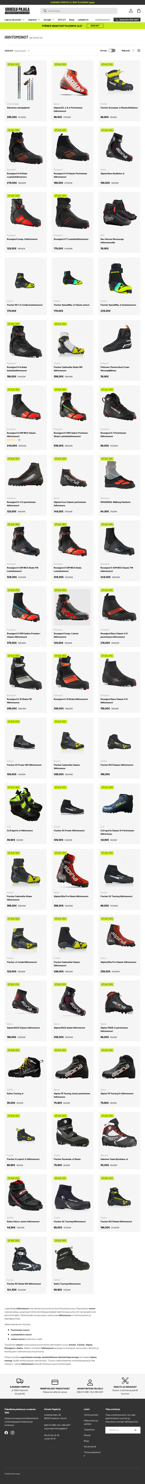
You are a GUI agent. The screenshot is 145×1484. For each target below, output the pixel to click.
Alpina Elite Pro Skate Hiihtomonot (71, 896)
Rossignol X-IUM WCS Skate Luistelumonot (67, 569)
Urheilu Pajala (15, 1474)
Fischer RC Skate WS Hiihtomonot (24, 1283)
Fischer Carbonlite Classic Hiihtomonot (67, 964)
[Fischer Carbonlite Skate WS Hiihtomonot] (72, 341)
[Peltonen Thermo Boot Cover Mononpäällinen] (119, 341)
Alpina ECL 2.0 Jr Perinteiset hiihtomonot (68, 109)
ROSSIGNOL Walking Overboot (115, 502)
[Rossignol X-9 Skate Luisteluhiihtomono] (25, 147)
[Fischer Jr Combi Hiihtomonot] (25, 936)
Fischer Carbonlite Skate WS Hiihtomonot (68, 369)
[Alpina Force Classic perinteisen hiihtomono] (72, 476)
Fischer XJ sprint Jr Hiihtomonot (23, 1159)
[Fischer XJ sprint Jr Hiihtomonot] (25, 1133)
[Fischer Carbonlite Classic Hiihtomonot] (72, 936)
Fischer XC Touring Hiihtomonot (116, 896)
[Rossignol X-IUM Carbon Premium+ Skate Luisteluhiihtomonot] (72, 406)
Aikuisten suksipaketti (18, 107)
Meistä (87, 1435)
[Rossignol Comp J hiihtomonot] (25, 213)
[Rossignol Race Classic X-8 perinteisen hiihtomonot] (119, 607)
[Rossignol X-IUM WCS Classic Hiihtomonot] (25, 406)
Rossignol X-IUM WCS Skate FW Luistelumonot (22, 569)
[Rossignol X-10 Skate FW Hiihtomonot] (25, 673)
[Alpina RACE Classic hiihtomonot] (25, 1001)
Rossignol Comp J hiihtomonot (22, 239)
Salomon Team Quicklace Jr (114, 1159)
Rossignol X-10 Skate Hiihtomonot (71, 699)
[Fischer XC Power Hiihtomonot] (72, 804)
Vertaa (103, 50)
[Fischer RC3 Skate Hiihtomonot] (119, 1195)
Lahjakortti (83, 19)
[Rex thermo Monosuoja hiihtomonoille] (119, 213)
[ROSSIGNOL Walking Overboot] (119, 476)
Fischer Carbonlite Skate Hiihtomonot (19, 898)
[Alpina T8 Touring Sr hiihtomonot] (119, 1067)
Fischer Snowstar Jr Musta (67, 1159)
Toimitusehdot (91, 1414)
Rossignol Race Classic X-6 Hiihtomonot (114, 701)
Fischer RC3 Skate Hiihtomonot (116, 1221)
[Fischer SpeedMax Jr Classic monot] (72, 278)
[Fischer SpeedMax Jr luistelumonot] (119, 278)
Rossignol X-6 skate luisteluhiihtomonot (17, 369)
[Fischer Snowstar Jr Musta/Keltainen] (119, 81)
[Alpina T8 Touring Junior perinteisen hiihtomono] (72, 1067)
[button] (139, 11)
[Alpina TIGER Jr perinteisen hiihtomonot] (119, 1001)
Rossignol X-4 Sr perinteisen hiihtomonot (21, 504)
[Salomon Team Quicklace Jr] (119, 1133)
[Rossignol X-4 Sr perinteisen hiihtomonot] (25, 476)
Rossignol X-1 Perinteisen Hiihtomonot (113, 434)
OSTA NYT (95, 25)
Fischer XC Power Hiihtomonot (69, 830)
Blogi (71, 19)
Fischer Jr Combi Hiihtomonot (22, 962)
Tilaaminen (89, 1429)
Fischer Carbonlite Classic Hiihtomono (67, 766)
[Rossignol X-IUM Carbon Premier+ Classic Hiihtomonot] (25, 607)
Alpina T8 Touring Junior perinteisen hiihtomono (72, 1095)
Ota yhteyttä (90, 1446)
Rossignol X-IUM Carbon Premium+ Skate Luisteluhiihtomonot (71, 434)
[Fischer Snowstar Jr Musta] (72, 1133)
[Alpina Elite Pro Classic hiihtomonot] (119, 936)
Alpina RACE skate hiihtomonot (69, 1027)
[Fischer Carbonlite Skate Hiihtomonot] (25, 870)
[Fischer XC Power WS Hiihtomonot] (25, 738)
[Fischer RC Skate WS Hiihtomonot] (25, 1257)
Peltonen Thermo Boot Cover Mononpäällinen (115, 369)
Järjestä (9, 50)
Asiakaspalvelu (102, 19)
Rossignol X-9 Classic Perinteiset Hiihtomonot (70, 175)
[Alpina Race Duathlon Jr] (119, 147)
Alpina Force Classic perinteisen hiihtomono (70, 504)
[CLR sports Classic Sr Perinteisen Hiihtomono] (119, 804)
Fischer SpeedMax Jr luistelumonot (118, 304)
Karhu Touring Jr (15, 1093)
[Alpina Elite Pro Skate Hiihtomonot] (72, 870)
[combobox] (78, 11)
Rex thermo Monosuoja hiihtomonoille (112, 241)
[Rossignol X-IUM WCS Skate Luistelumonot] (72, 541)
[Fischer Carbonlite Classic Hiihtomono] (72, 738)
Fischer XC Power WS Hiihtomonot (24, 764)
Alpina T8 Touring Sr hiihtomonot (117, 1093)
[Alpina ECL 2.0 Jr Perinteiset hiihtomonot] (72, 81)
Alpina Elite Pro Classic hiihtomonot (118, 962)
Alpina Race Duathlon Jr (112, 173)
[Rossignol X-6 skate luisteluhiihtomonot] (25, 341)
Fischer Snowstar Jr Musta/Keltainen (119, 107)
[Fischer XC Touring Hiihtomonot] (119, 870)
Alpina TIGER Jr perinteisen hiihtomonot (114, 1029)
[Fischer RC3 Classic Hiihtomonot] (119, 738)
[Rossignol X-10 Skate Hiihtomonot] (72, 673)
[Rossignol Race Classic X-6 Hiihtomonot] (119, 673)
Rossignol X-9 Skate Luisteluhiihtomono (17, 175)
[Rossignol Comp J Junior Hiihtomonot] (72, 607)
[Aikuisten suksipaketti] (25, 81)
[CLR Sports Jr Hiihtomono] (25, 804)
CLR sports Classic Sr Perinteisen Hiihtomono (117, 832)
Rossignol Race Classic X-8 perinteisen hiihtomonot (114, 635)
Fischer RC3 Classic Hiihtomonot (117, 764)
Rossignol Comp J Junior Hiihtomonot (66, 635)
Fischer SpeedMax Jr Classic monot (71, 304)
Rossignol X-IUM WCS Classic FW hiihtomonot (117, 569)
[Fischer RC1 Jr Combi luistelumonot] (25, 278)
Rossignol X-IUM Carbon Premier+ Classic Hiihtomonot (23, 635)
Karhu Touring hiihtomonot (67, 1283)
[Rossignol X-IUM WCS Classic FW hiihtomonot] (119, 541)
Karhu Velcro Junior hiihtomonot (23, 1221)
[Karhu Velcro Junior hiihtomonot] (25, 1195)
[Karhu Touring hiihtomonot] (72, 1257)
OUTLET (62, 19)
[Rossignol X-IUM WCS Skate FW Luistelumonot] (25, 541)
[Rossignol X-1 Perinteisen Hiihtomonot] (119, 406)
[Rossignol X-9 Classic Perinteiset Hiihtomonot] (72, 147)
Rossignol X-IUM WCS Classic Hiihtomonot (21, 434)
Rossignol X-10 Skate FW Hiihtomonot (19, 701)
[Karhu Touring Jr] (25, 1067)
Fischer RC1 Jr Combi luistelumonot (24, 304)
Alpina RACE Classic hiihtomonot (23, 1027)
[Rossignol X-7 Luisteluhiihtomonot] (72, 213)
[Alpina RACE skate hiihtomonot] (72, 1001)
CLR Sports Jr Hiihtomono (20, 830)
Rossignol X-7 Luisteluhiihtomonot (71, 239)
